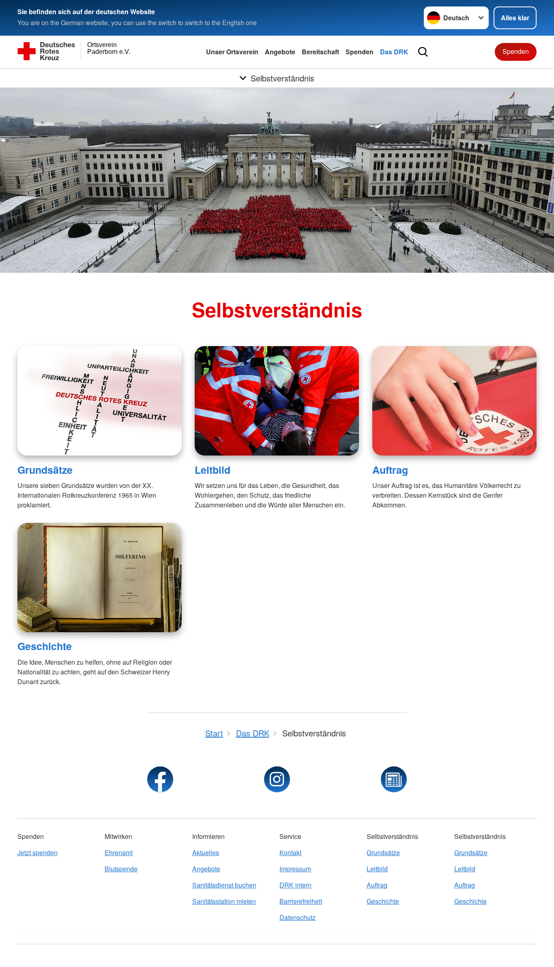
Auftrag (390, 469)
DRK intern (295, 885)
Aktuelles (205, 852)
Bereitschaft (320, 51)
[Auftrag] (454, 401)
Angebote (280, 51)
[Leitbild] (277, 401)
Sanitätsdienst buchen (224, 885)
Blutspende (121, 868)
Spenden (360, 51)
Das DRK (394, 51)
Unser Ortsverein (232, 51)
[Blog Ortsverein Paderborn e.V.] (394, 779)
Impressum (295, 868)
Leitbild (212, 469)
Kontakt (290, 852)
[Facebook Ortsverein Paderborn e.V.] (160, 779)
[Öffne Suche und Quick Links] (423, 51)
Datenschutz (297, 917)
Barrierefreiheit (300, 901)
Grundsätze (45, 469)
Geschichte (44, 646)
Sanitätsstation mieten (224, 901)
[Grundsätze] (99, 401)
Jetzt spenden (37, 852)
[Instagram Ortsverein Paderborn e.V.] (277, 779)
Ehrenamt (119, 852)
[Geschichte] (99, 577)
